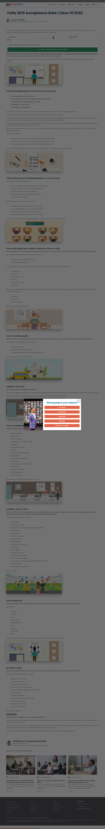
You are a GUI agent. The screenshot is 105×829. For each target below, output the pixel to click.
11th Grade (62, 412)
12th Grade (62, 407)
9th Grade (62, 421)
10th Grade (62, 416)
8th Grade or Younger (62, 425)
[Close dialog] (78, 401)
